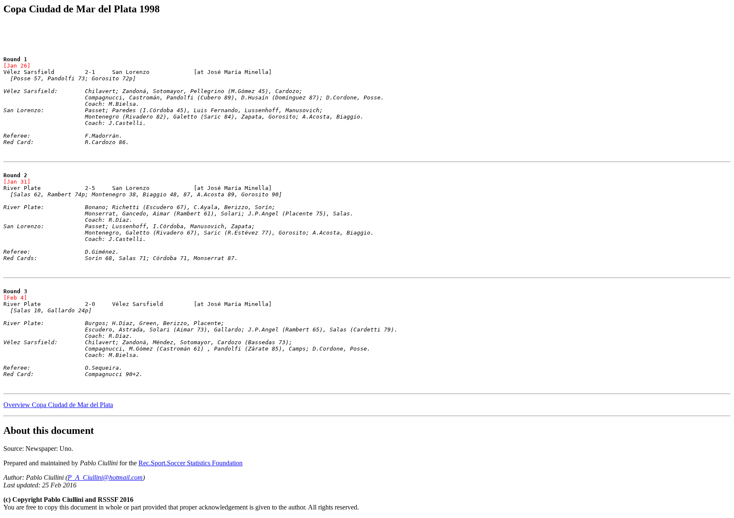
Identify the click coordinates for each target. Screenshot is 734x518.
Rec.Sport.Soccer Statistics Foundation (190, 463)
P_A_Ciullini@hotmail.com (105, 477)
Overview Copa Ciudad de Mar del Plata (58, 404)
